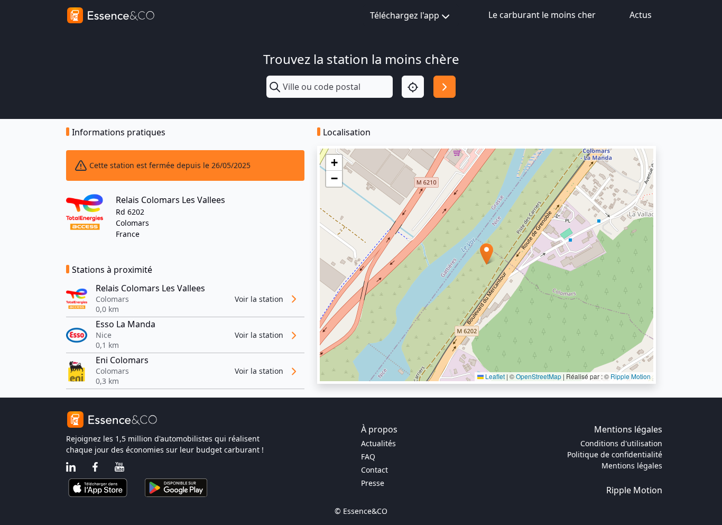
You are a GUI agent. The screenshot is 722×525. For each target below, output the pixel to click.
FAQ (368, 457)
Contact (374, 470)
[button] (486, 254)
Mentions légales (631, 465)
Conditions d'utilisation (621, 443)
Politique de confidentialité (614, 454)
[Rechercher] (444, 87)
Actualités (378, 443)
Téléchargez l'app (404, 15)
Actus (641, 15)
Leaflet (494, 376)
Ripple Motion (630, 376)
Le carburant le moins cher (542, 15)
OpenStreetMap (538, 376)
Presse (372, 483)
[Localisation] (413, 87)
